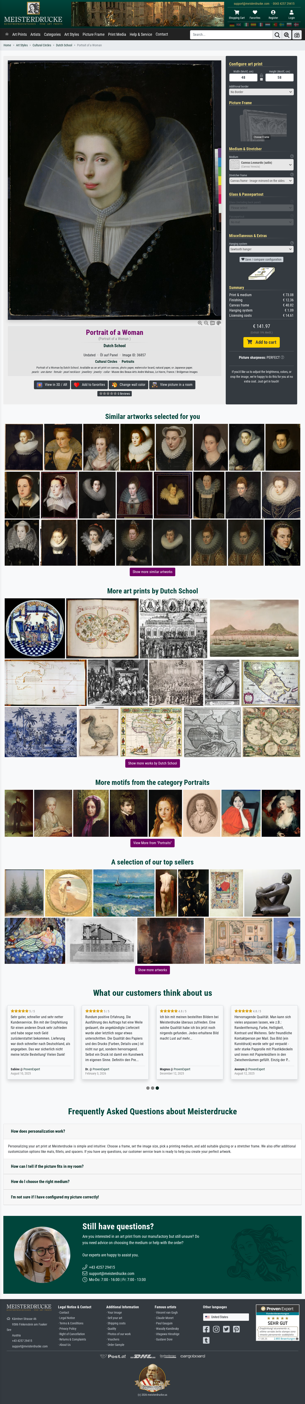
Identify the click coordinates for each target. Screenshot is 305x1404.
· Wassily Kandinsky (167, 1329)
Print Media (117, 34)
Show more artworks (152, 970)
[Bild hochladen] (297, 34)
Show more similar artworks (152, 572)
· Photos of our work (118, 1334)
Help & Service (141, 34)
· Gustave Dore (164, 1339)
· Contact (63, 1313)
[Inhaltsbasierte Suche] (286, 34)
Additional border (239, 86)
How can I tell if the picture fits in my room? (47, 1166)
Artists (35, 34)
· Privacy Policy (67, 1329)
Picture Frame (93, 34)
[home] (6, 34)
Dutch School (64, 45)
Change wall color (131, 384)
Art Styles (71, 34)
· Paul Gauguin (164, 1323)
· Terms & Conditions (70, 1323)
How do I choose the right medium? (40, 1181)
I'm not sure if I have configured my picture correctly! (55, 1197)
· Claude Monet (164, 1318)
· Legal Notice (66, 1318)
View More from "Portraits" (152, 843)
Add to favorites (92, 384)
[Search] (277, 34)
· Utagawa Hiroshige (167, 1334)
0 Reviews (123, 393)
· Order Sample (115, 1345)
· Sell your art (114, 1318)
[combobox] (261, 92)
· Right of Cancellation (71, 1334)
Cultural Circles (42, 45)
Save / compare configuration (263, 259)
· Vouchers (112, 1339)
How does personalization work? (38, 1131)
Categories (52, 34)
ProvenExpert (31, 1069)
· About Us (64, 1345)
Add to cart (264, 342)
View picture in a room (174, 384)
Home (7, 45)
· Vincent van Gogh (166, 1313)
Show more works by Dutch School (152, 763)
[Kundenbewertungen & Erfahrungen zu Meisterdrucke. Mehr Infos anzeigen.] (277, 1322)
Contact (162, 34)
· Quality (111, 1329)
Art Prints (19, 34)
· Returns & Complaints (72, 1339)
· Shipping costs (115, 1323)
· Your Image (114, 1313)
